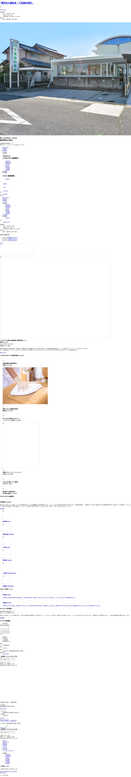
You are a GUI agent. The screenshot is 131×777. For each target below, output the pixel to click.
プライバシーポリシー (8, 750)
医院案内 (5, 150)
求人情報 (5, 171)
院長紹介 (5, 148)
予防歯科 (7, 164)
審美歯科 (7, 167)
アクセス (5, 151)
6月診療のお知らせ (12, 239)
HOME (4, 740)
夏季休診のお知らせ (13, 237)
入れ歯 (7, 165)
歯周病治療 (8, 162)
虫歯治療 (7, 161)
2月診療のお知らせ (12, 240)
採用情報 (2, 617)
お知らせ (7, 179)
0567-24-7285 (3, 9)
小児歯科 (7, 168)
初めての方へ (6, 147)
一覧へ (1, 243)
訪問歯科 (7, 169)
